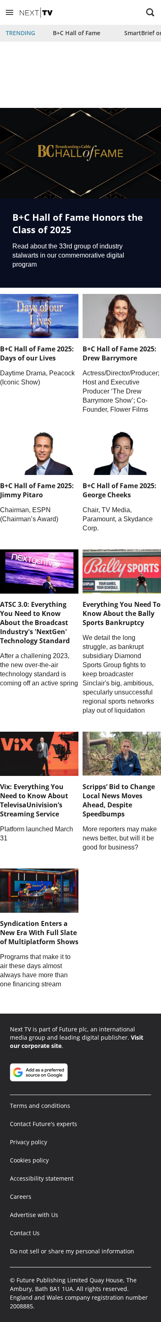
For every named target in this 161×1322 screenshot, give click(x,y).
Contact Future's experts (43, 1124)
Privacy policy (28, 1142)
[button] (9, 12)
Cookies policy (29, 1160)
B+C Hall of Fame (76, 33)
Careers (20, 1196)
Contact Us (25, 1233)
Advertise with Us (34, 1215)
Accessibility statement (41, 1178)
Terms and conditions (40, 1106)
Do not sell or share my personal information (72, 1251)
